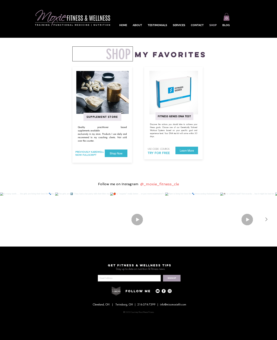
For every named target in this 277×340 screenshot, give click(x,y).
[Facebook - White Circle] (164, 291)
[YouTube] (158, 291)
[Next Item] (266, 219)
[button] (226, 17)
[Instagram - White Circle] (170, 291)
